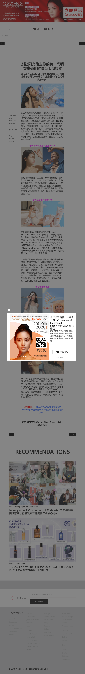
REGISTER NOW (62, 352)
